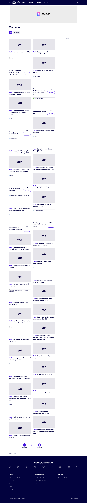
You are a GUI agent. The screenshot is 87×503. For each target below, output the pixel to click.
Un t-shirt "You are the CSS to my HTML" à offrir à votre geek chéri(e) (15, 73)
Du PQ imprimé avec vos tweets (14, 190)
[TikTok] (52, 467)
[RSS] (77, 467)
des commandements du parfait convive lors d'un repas (19, 93)
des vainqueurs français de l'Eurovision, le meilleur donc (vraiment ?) (19, 378)
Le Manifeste (11, 490)
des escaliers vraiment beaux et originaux (19, 266)
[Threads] (35, 467)
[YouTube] (60, 467)
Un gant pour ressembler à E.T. (13, 133)
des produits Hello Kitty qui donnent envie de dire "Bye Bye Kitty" (19, 152)
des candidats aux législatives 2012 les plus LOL (19, 340)
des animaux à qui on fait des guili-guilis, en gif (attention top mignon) (19, 112)
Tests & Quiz (31, 2)
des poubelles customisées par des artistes (43, 131)
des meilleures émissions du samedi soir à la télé (42, 281)
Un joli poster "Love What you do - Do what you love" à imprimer (39, 91)
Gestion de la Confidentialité (41, 484)
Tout (10, 32)
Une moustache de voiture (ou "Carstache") (15, 228)
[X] (27, 467)
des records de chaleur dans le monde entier (19, 285)
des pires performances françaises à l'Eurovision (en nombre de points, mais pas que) (43, 337)
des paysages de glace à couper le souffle (19, 436)
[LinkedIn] (69, 467)
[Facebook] (18, 467)
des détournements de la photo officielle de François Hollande (43, 299)
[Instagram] (10, 467)
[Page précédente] (24, 445)
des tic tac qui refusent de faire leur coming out (19, 53)
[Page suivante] (39, 445)
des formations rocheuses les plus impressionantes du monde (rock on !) (43, 393)
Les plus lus (17, 32)
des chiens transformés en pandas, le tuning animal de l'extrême (19, 248)
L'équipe (10, 484)
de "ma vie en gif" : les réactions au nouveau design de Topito (19, 210)
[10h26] (16, 2)
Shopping (39, 2)
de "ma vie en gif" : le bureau (42, 374)
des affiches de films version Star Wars (43, 71)
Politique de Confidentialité (41, 481)
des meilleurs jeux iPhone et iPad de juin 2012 (42, 150)
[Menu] (9, 2)
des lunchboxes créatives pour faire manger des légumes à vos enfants (44, 168)
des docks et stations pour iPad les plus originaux (19, 418)
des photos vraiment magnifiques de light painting (41, 412)
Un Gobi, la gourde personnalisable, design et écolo (39, 225)
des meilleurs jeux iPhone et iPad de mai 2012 (18, 303)
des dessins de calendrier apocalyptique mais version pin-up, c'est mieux (20, 398)
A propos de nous (12, 481)
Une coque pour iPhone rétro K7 (39, 112)
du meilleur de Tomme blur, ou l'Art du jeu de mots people (43, 244)
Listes (23, 2)
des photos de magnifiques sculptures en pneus (42, 357)
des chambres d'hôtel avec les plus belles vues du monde (19, 322)
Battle (46, 2)
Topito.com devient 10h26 (14, 478)
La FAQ (10, 487)
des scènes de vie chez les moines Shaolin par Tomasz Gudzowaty (43, 187)
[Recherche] (77, 2)
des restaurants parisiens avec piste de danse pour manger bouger (19, 170)
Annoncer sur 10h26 (62, 478)
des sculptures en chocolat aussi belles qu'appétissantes (20, 359)
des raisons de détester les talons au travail (42, 263)
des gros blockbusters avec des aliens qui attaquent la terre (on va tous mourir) (43, 431)
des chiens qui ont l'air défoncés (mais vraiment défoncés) (44, 318)
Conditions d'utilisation (40, 478)
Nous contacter (12, 493)
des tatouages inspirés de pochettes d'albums (42, 205)
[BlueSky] (43, 467)
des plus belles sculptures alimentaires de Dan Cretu (42, 53)
